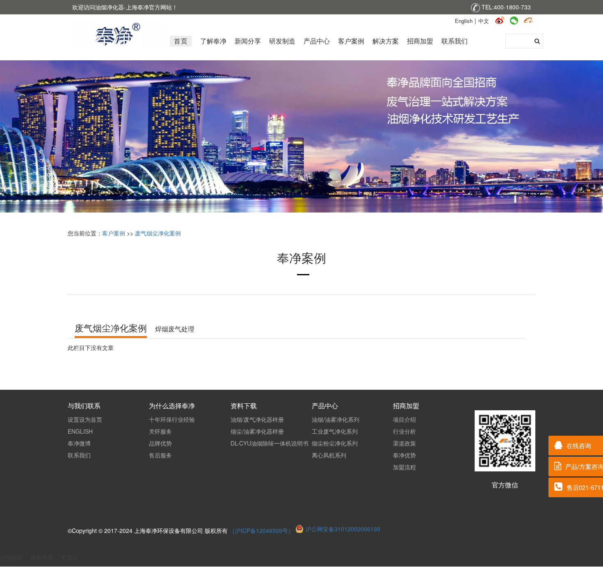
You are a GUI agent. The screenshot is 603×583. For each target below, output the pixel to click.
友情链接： (15, 557)
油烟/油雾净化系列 (335, 419)
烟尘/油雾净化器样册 (257, 431)
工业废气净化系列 (335, 431)
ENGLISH (80, 431)
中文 (483, 21)
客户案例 (113, 233)
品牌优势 (160, 443)
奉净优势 (404, 455)
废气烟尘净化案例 (158, 233)
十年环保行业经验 (172, 419)
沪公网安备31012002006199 (343, 529)
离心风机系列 (329, 455)
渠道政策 (404, 443)
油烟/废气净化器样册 (257, 419)
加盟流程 (404, 467)
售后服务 (160, 455)
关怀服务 (160, 431)
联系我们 (79, 455)
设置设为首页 (85, 419)
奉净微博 (79, 443)
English (464, 21)
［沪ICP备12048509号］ (262, 530)
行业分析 (404, 431)
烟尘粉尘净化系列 (335, 443)
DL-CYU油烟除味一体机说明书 (269, 443)
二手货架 (66, 557)
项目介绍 (404, 419)
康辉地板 (41, 557)
